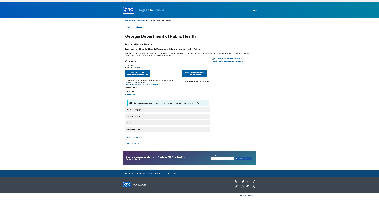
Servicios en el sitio (134, 116)
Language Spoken (134, 129)
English (255, 10)
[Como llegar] (233, 59)
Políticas (158, 173)
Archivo (171, 173)
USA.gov (251, 195)
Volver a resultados (134, 27)
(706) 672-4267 (194, 73)
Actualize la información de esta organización (227, 61)
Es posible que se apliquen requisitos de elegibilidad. (142, 84)
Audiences (131, 123)
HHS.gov (243, 195)
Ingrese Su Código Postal (217, 155)
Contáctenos (128, 173)
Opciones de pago (134, 110)
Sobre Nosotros (143, 173)
